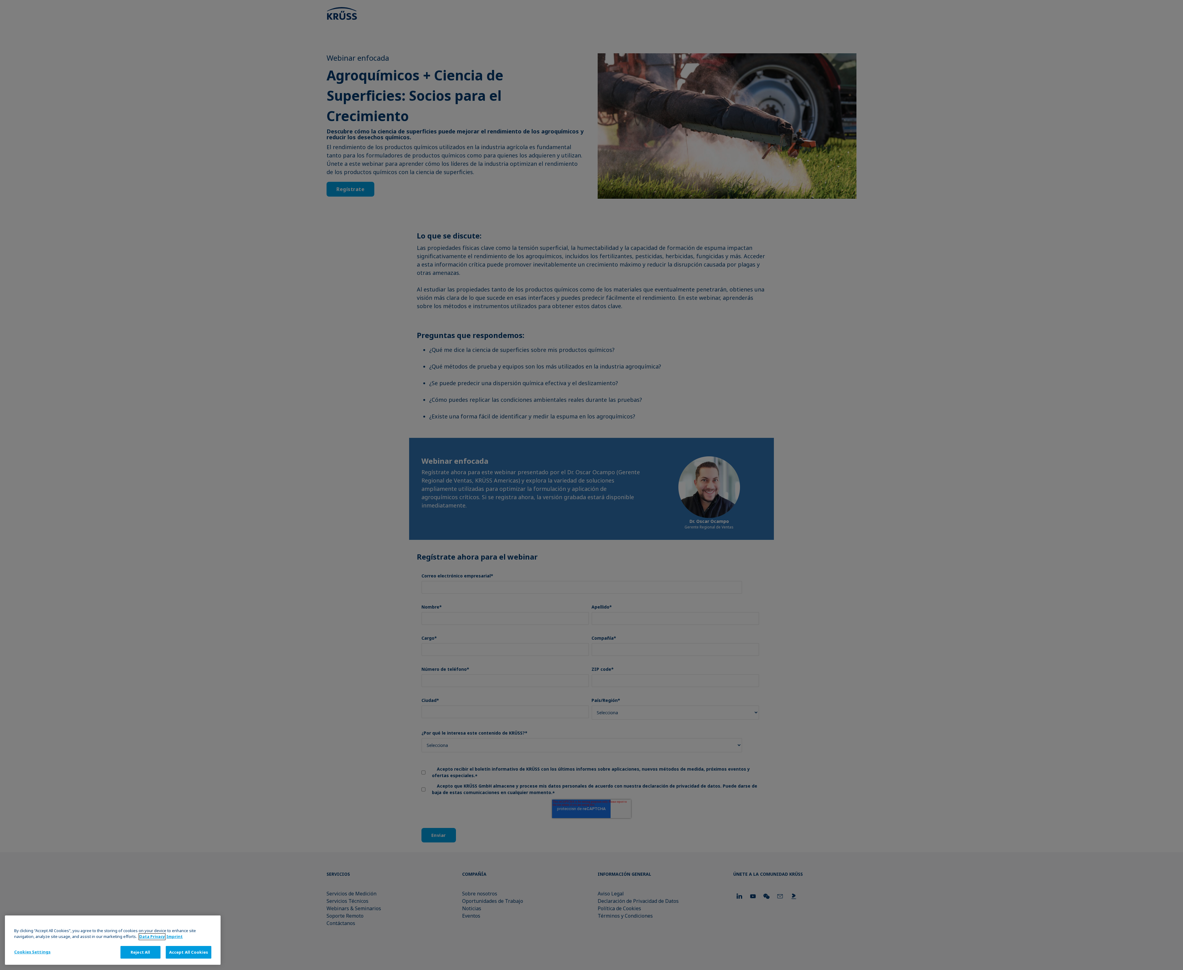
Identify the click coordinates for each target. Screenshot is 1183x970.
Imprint (174, 936)
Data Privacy (152, 936)
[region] (113, 940)
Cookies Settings (32, 952)
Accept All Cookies (188, 952)
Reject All (140, 952)
